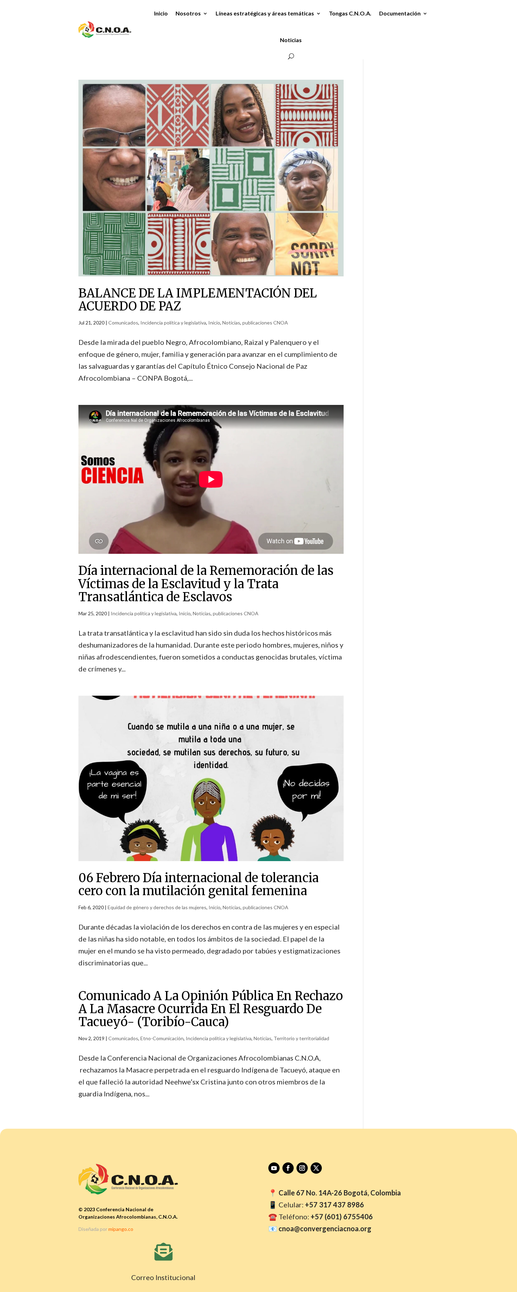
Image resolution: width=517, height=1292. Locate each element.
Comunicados (123, 323)
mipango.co (120, 1229)
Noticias (291, 40)
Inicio (161, 13)
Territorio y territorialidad (301, 1038)
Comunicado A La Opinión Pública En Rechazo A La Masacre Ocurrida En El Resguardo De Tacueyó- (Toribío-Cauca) (210, 1009)
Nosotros (188, 13)
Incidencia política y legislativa (173, 323)
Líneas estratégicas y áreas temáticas (265, 13)
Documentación (400, 13)
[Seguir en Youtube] (274, 1168)
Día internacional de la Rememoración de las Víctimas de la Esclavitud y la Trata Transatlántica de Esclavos (205, 583)
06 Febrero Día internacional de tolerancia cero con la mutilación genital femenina (198, 884)
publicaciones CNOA (265, 323)
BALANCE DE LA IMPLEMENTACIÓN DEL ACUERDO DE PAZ (197, 300)
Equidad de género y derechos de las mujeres (157, 907)
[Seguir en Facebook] (288, 1168)
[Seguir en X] (316, 1168)
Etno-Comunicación (162, 1038)
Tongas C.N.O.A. (350, 13)
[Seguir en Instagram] (302, 1168)
